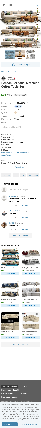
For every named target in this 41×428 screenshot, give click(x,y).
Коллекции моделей (9, 397)
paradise (6, 175)
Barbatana (12, 196)
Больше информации (29, 424)
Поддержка (6, 390)
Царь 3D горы (18, 390)
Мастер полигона (8, 393)
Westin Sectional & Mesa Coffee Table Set (9, 268)
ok (23, 175)
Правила (23, 387)
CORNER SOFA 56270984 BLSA (30, 332)
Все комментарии (20, 236)
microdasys (33, 175)
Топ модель (22, 393)
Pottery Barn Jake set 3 (30, 268)
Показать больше (20, 344)
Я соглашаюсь (10, 424)
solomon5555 (13, 211)
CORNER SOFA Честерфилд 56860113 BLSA (9, 332)
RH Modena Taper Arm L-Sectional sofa (30, 300)
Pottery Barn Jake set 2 (9, 300)
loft (16, 175)
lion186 (11, 223)
